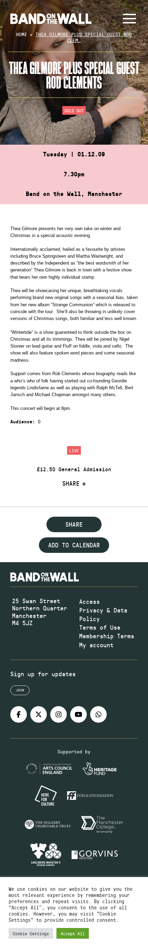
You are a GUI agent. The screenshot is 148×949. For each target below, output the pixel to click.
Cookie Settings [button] (31, 933)
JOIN (20, 690)
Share (71, 483)
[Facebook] (18, 714)
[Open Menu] (129, 18)
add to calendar (74, 545)
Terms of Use (99, 627)
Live (74, 450)
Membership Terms (106, 636)
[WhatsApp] (98, 714)
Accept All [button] (73, 933)
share (74, 524)
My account (96, 645)
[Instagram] (58, 714)
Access (89, 601)
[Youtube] (78, 714)
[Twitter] (38, 714)
